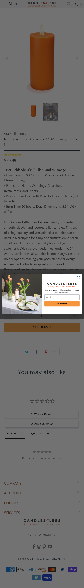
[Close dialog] (79, 276)
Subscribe (62, 303)
